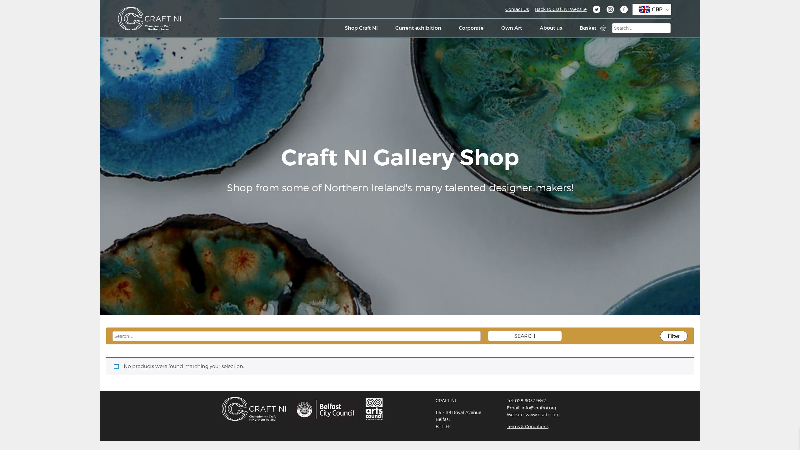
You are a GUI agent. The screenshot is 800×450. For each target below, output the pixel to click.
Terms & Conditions (527, 426)
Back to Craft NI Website (561, 9)
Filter (674, 336)
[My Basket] (603, 28)
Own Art (511, 28)
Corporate (471, 28)
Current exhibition (418, 28)
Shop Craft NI (361, 28)
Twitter (596, 10)
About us (551, 28)
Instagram (610, 10)
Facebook (624, 10)
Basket (588, 28)
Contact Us (517, 9)
